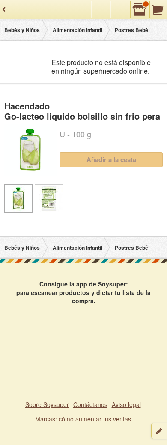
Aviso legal (126, 404)
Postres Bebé (131, 30)
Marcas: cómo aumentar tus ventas (83, 419)
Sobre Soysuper (47, 404)
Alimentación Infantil (77, 30)
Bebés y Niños (22, 30)
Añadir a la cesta (111, 159)
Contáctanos (90, 404)
